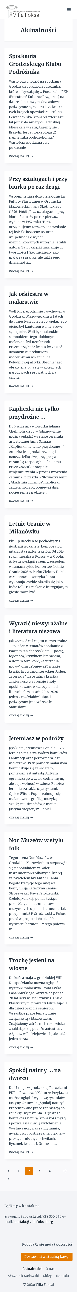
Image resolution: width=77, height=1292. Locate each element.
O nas (50, 1269)
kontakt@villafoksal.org (33, 1222)
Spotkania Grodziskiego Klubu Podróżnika (35, 64)
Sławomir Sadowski (23, 1276)
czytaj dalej (21, 156)
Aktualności (32, 1269)
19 (65, 1171)
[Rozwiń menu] (69, 9)
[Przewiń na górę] (67, 1286)
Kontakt (62, 1276)
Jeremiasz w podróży (36, 738)
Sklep (47, 1276)
